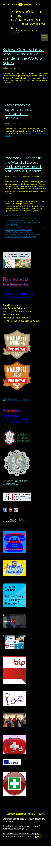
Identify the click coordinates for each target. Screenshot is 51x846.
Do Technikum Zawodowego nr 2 (18, 297)
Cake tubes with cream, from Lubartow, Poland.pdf (22, 223)
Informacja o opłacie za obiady (17, 422)
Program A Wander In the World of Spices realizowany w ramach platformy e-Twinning (23, 164)
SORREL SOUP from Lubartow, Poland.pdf (20, 232)
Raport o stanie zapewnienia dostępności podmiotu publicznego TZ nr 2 (22, 834)
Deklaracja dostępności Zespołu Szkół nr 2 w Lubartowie (24, 820)
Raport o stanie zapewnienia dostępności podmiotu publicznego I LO (22, 827)
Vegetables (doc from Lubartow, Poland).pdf (20, 237)
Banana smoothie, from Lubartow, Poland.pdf (20, 218)
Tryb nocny (8, 4)
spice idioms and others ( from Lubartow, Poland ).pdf (23, 234)
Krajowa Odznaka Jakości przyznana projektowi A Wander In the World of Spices (23, 56)
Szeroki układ (30, 4)
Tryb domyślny (4, 4)
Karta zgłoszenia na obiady (15, 419)
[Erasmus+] (12, 761)
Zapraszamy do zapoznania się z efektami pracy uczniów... (18, 111)
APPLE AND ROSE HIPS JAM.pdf (16, 216)
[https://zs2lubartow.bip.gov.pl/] (14, 669)
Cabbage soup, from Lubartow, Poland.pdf (20, 220)
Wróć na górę (38, 836)
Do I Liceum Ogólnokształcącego (18, 294)
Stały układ (26, 4)
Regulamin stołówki (12, 416)
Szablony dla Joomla (16, 813)
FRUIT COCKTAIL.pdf (12, 225)
